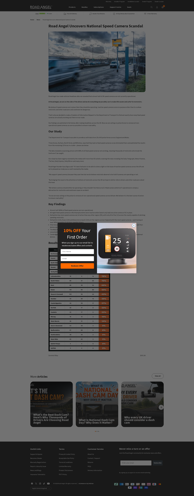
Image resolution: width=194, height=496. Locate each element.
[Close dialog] (134, 225)
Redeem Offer (77, 266)
